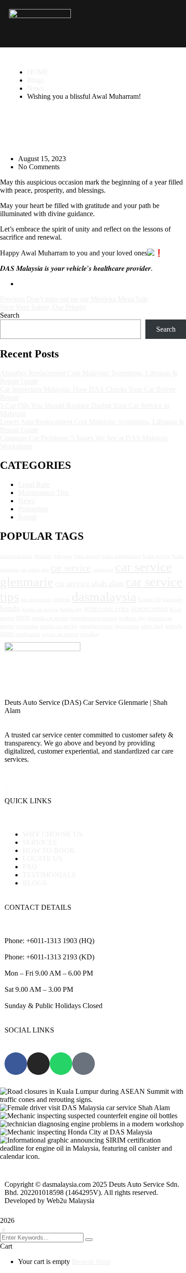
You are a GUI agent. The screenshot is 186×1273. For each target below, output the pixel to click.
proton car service (59, 626)
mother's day (132, 618)
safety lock (152, 626)
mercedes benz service (93, 618)
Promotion (33, 509)
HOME (38, 72)
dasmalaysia (104, 596)
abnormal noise (16, 556)
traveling (89, 634)
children (61, 599)
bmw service (87, 556)
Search (9, 315)
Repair (27, 517)
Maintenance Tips (43, 492)
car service (71, 568)
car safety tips (34, 569)
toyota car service (60, 634)
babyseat (63, 556)
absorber (43, 556)
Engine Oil (149, 599)
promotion (27, 626)
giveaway (172, 599)
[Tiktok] (83, 1063)
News (35, 88)
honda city (71, 609)
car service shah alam (89, 583)
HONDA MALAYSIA (106, 609)
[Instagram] (38, 1063)
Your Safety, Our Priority (51, 307)
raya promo (127, 626)
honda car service (40, 609)
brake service (156, 556)
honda (10, 608)
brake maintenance (121, 556)
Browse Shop (91, 1261)
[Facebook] (16, 1063)
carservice (103, 569)
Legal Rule (34, 484)
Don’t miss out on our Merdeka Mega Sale (87, 299)
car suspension (36, 599)
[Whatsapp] (61, 1063)
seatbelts (173, 626)
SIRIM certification (20, 634)
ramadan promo (96, 626)
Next (7, 307)
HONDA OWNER (149, 609)
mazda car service (50, 618)
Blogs (35, 80)
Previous (13, 299)
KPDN (23, 618)
